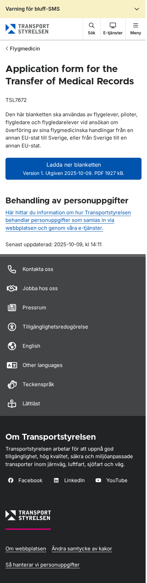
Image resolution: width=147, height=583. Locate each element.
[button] (91, 28)
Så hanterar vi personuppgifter (42, 564)
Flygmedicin (25, 48)
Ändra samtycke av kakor (82, 548)
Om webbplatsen (25, 548)
